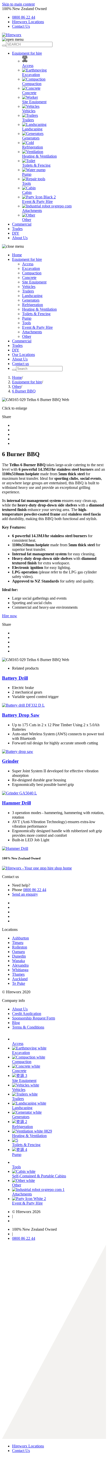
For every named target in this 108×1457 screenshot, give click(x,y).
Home (17, 255)
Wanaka (18, 961)
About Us (20, 238)
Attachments (32, 210)
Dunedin (19, 956)
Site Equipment (34, 102)
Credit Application (26, 1013)
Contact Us (21, 26)
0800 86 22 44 (23, 17)
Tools (26, 183)
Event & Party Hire (37, 201)
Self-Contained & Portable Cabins (39, 1176)
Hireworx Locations (28, 22)
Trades (17, 229)
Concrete (29, 93)
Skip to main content (18, 4)
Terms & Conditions (28, 1027)
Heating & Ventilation (39, 156)
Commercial (21, 224)
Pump (26, 174)
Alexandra (20, 965)
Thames (18, 974)
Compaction (31, 84)
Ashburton (20, 938)
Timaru (17, 942)
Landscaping (32, 129)
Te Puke (18, 983)
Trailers (28, 120)
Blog (16, 1023)
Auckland (20, 979)
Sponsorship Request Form (33, 1018)
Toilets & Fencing (36, 165)
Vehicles (28, 111)
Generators (30, 138)
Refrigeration (32, 147)
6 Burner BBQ (24, 391)
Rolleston (19, 947)
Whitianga (20, 970)
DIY (15, 233)
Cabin (27, 192)
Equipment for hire (27, 53)
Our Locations (23, 354)
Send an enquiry (25, 894)
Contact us (20, 363)
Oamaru (18, 952)
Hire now (9, 616)
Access (27, 65)
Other (26, 219)
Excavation (31, 74)
